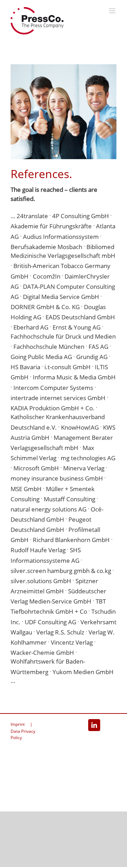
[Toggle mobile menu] (112, 10)
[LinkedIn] (94, 725)
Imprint (18, 724)
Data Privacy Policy (23, 734)
